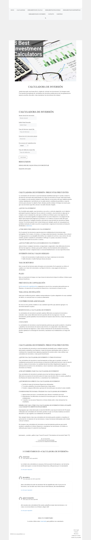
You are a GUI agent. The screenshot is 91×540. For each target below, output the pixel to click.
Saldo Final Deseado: (25, 122)
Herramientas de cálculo (35, 10)
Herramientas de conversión (37, 14)
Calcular (23, 157)
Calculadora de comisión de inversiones (46, 441)
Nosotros (59, 14)
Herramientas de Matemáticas (71, 10)
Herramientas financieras (52, 10)
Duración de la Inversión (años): (28, 136)
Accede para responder (26, 469)
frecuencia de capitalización (29, 286)
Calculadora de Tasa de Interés (46, 440)
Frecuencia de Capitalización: (27, 143)
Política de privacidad (76, 537)
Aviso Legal (76, 530)
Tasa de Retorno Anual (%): (26, 129)
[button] (45, 18)
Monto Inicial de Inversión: (26, 115)
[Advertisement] (45, 30)
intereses (29, 225)
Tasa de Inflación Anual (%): (27, 150)
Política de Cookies (76, 535)
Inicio (12, 10)
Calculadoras (21, 10)
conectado (43, 521)
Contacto (51, 14)
